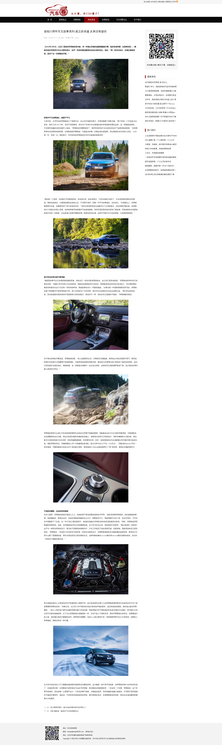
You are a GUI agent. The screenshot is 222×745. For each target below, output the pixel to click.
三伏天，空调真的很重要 (154, 153)
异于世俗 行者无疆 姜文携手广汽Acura (160, 104)
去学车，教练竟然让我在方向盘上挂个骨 (160, 99)
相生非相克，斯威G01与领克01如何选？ (160, 121)
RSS (174, 2)
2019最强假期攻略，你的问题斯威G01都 (160, 91)
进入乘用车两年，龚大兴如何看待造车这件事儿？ (68, 707)
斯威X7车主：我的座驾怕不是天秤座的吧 (161, 87)
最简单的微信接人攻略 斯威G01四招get (160, 112)
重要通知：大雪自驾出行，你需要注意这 (160, 95)
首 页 (49, 20)
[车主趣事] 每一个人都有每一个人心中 (159, 140)
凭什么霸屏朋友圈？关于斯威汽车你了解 (160, 117)
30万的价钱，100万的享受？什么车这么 (160, 108)
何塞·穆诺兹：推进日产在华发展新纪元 (64, 711)
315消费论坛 (121, 20)
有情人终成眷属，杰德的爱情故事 (158, 149)
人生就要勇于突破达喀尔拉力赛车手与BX (161, 136)
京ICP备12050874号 (99, 738)
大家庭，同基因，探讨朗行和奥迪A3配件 (161, 144)
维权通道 (91, 20)
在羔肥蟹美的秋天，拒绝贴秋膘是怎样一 (160, 170)
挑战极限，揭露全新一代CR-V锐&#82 (159, 166)
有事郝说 (105, 20)
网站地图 (161, 2)
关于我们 (137, 20)
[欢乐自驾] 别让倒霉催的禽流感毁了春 (159, 174)
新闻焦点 (62, 20)
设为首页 (154, 2)
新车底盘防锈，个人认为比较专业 (158, 161)
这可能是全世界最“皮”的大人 (156, 82)
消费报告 (77, 20)
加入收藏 (147, 2)
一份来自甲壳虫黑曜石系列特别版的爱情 (160, 157)
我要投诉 (169, 2)
